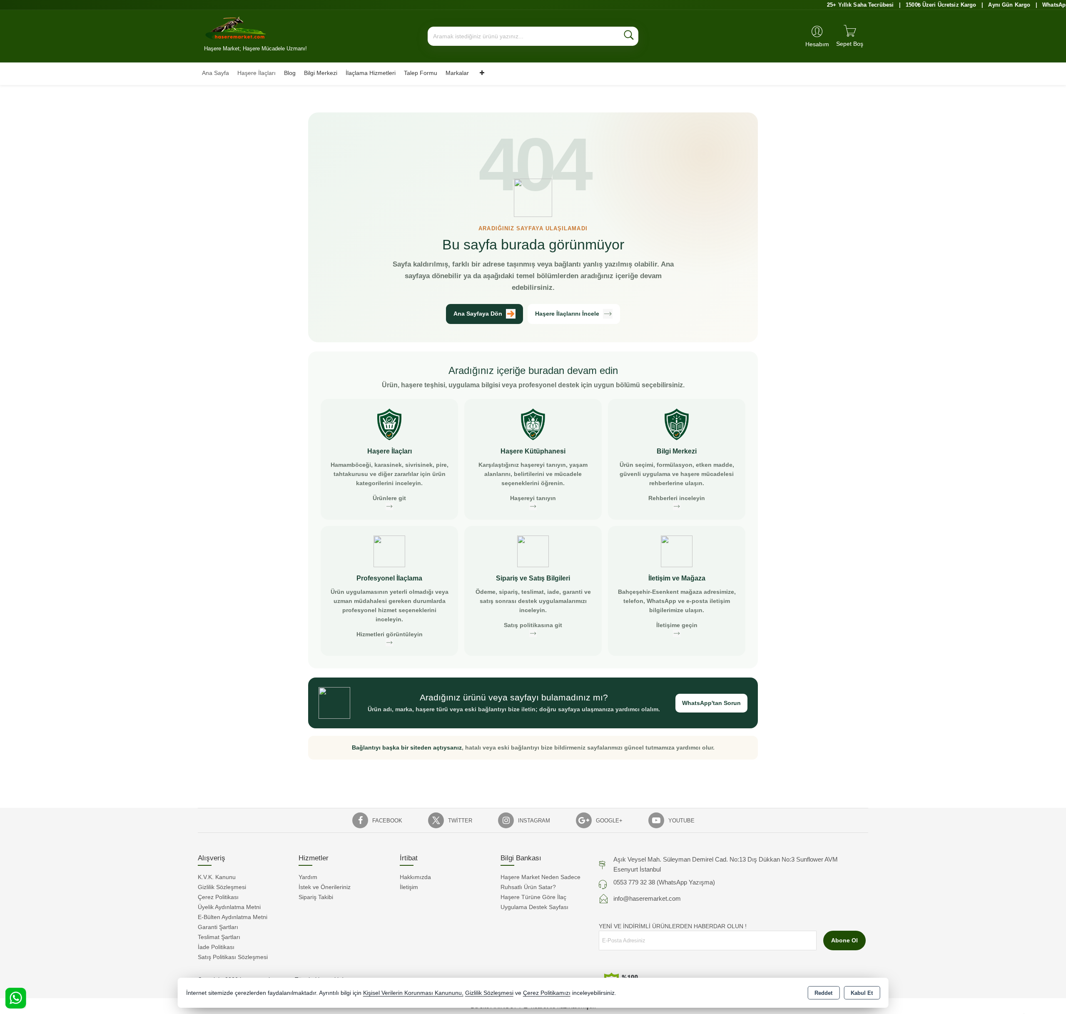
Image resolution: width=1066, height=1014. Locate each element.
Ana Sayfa (215, 73)
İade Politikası (216, 947)
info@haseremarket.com (647, 898)
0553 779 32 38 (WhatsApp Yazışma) (664, 882)
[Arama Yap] (629, 36)
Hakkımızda (415, 877)
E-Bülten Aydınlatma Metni (232, 917)
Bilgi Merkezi (320, 73)
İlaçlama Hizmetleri (371, 73)
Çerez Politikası (218, 897)
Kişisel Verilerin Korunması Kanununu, (413, 993)
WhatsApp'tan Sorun (711, 703)
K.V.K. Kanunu (217, 877)
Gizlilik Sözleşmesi (222, 887)
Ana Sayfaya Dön (477, 313)
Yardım (308, 877)
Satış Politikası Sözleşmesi (233, 957)
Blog (290, 73)
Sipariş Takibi (316, 897)
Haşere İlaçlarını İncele (567, 313)
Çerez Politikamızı (546, 993)
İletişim (409, 887)
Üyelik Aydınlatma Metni (229, 907)
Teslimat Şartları (219, 937)
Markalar (457, 73)
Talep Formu (420, 73)
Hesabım (817, 44)
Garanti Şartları (218, 927)
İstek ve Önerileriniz (325, 887)
